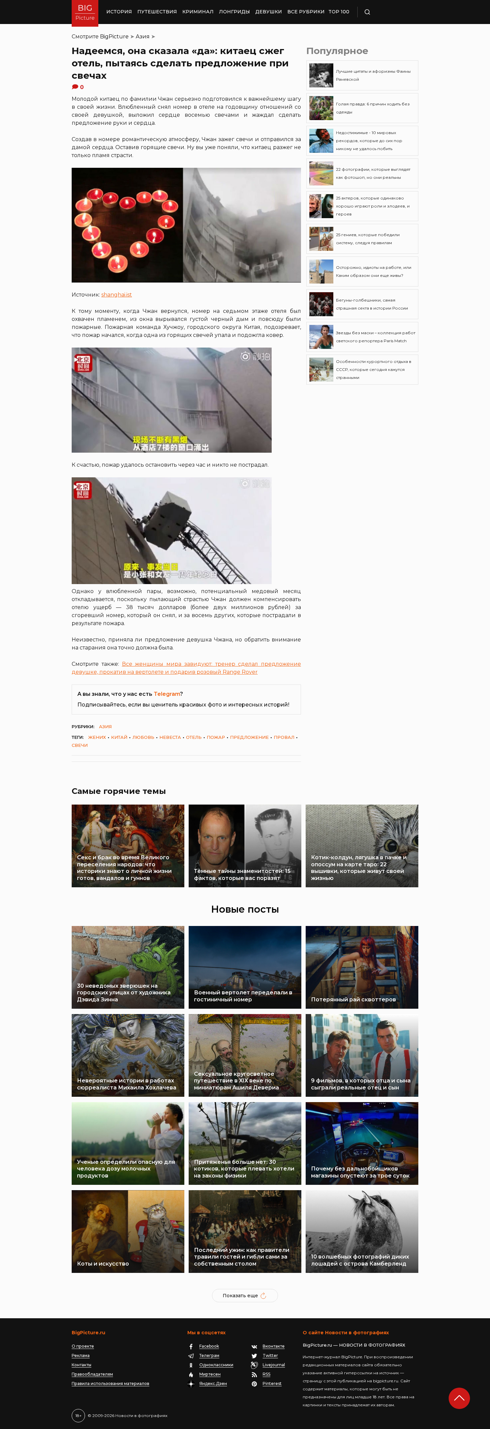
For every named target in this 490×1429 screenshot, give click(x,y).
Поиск (387, 12)
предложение (249, 737)
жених (97, 737)
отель (194, 737)
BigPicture (114, 36)
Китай (119, 737)
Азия (143, 36)
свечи (80, 745)
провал (284, 737)
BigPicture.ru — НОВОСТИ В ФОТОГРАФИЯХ (354, 1345)
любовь (143, 737)
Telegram (167, 694)
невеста (170, 737)
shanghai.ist (116, 295)
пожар (216, 737)
